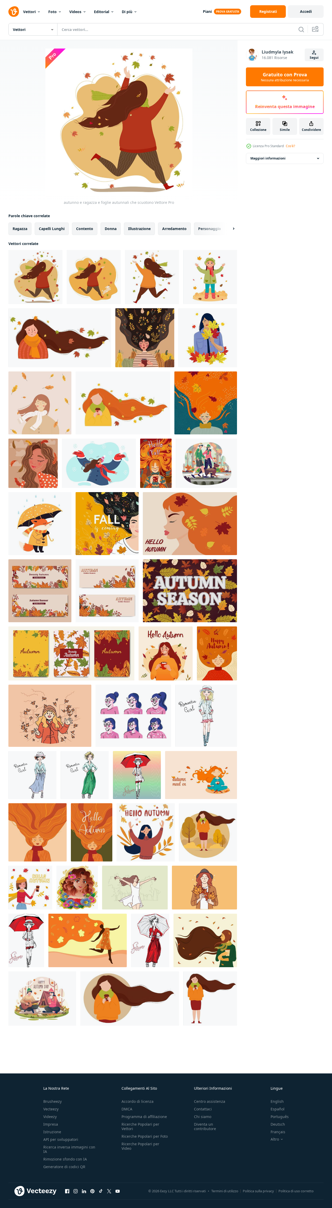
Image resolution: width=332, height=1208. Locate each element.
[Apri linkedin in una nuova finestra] (84, 1191)
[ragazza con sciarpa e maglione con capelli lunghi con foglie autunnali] (59, 337)
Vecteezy (51, 1108)
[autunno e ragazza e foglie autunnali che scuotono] (35, 277)
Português (280, 1116)
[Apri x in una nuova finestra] (109, 1191)
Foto (52, 11)
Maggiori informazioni (268, 158)
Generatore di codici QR (64, 1166)
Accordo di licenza (138, 1101)
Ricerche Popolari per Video (140, 1146)
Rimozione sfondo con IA (65, 1159)
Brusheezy (52, 1101)
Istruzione (52, 1131)
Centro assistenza (209, 1101)
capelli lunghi (52, 228)
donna (111, 228)
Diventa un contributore (205, 1126)
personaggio (209, 228)
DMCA (127, 1108)
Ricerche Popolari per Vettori (140, 1126)
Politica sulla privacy (258, 1191)
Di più (127, 11)
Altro (275, 1139)
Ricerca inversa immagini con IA (69, 1149)
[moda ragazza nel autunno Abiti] (206, 716)
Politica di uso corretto (296, 1191)
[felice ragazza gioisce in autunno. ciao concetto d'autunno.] (146, 832)
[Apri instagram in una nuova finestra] (75, 1191)
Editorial (101, 11)
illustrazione (139, 228)
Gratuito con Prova (285, 76)
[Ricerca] (301, 29)
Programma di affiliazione (144, 1116)
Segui (314, 57)
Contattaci (203, 1108)
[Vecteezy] (13, 11)
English (277, 1101)
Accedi (306, 11)
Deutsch (278, 1124)
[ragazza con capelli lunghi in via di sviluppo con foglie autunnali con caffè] (123, 402)
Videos (75, 11)
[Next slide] (229, 228)
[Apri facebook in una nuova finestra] (67, 1191)
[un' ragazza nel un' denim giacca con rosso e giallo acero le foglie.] (207, 337)
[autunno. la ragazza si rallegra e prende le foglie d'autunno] (152, 277)
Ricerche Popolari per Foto (145, 1136)
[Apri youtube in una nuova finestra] (117, 1191)
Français (278, 1131)
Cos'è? (290, 146)
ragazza (20, 228)
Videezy (50, 1116)
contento (84, 228)
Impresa (50, 1124)
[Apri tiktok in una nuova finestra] (101, 1191)
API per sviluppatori (60, 1139)
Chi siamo (202, 1116)
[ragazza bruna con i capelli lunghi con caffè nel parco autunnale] (208, 832)
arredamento (174, 228)
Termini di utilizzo (224, 1191)
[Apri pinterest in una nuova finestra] (92, 1191)
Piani (207, 11)
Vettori (29, 11)
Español (277, 1108)
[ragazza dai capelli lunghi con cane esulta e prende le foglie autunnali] (94, 277)
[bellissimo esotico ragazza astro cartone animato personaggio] (77, 887)
